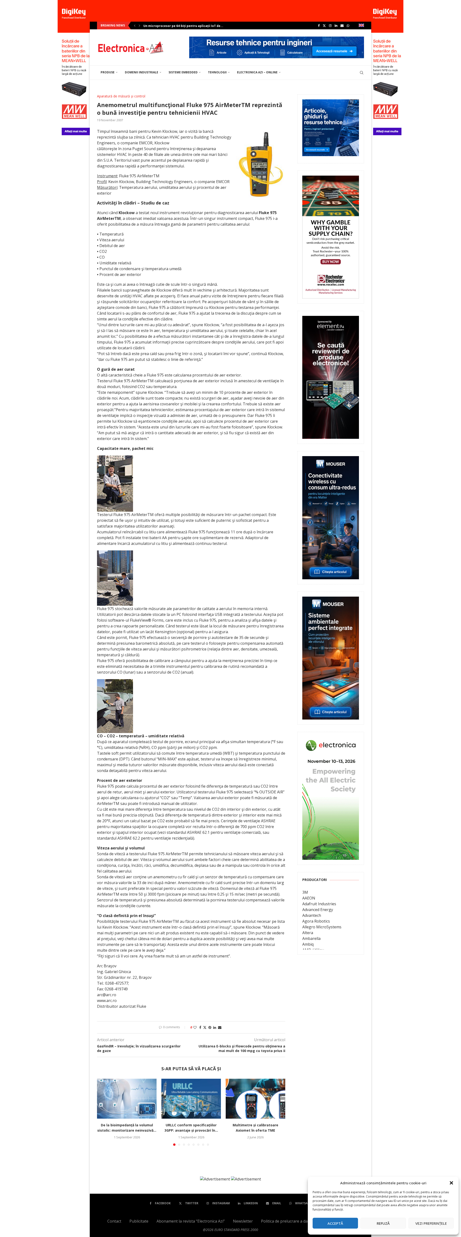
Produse (108, 72)
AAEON (308, 898)
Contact (114, 1221)
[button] (451, 1182)
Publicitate (138, 1221)
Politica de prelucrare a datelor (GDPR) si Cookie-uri (307, 1221)
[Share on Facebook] (200, 1027)
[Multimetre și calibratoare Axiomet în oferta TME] (255, 1098)
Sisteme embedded (183, 72)
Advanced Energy (317, 909)
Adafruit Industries (319, 903)
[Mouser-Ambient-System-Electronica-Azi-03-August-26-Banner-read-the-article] (330, 600)
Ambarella (311, 938)
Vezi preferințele (431, 1223)
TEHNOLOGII (217, 72)
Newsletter (243, 1221)
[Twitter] (324, 25)
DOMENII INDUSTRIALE (141, 72)
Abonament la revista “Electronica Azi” (191, 1221)
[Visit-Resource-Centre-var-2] (276, 39)
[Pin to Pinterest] (209, 1027)
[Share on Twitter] (204, 1027)
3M (305, 892)
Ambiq (308, 944)
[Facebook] (319, 25)
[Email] (342, 25)
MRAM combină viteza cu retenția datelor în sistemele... (186, 26)
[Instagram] (330, 25)
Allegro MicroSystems (321, 927)
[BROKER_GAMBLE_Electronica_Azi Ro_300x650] (330, 179)
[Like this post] (195, 1027)
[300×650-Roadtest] (330, 319)
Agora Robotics (316, 921)
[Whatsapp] (348, 25)
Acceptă (335, 1223)
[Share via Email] (219, 1027)
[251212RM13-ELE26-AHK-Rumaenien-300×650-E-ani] (330, 740)
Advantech (311, 915)
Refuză (383, 1223)
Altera (307, 932)
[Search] (361, 73)
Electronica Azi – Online (257, 72)
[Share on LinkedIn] (214, 1027)
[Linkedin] (336, 25)
